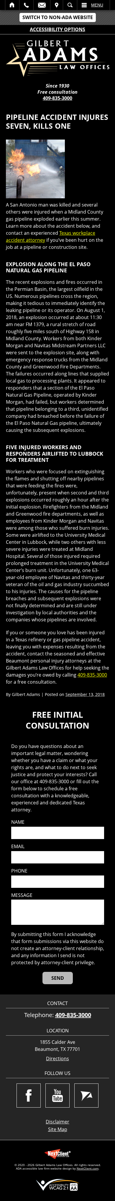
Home (12, 5)
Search (70, 5)
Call (26, 5)
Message (21, 895)
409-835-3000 (57, 98)
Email (42, 5)
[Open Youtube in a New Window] (57, 1095)
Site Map (57, 1129)
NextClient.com (87, 1168)
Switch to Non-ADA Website (57, 17)
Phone (19, 871)
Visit (56, 5)
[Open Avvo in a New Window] (86, 1095)
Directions (57, 1059)
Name (17, 822)
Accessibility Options (57, 29)
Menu (97, 5)
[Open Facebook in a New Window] (29, 1095)
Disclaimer (57, 1121)
